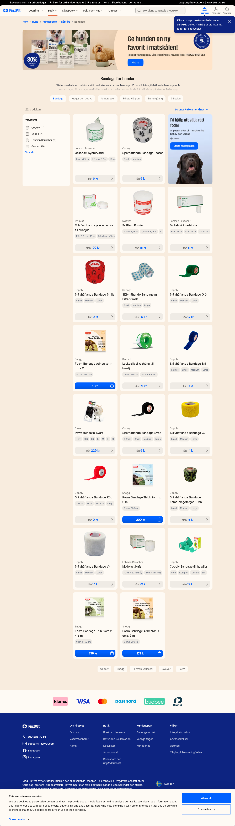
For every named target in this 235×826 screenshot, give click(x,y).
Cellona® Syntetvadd (89, 153)
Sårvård (65, 22)
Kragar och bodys (82, 98)
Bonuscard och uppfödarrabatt (112, 761)
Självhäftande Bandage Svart (141, 433)
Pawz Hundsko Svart (89, 433)
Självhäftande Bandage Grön (189, 294)
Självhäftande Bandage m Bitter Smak (139, 296)
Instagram (34, 757)
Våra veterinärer (79, 739)
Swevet (79, 221)
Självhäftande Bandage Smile (94, 294)
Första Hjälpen (131, 98)
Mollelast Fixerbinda (183, 225)
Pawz (78, 428)
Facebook (34, 750)
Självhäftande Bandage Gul (188, 433)
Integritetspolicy (180, 732)
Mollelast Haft (131, 566)
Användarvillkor (179, 739)
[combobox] (160, 10)
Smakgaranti (110, 752)
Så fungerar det (146, 732)
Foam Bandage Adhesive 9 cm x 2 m (140, 633)
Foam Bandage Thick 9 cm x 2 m (141, 499)
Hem (25, 22)
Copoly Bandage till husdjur (188, 566)
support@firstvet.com (191, 2)
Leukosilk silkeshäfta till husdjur (137, 365)
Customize (204, 809)
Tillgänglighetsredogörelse (186, 752)
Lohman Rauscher (85, 148)
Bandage (58, 98)
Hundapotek (49, 22)
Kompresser (107, 98)
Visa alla (30, 152)
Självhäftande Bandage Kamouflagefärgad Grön (186, 499)
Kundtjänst (143, 746)
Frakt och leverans (114, 732)
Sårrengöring (155, 98)
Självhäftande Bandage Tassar (142, 153)
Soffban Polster (132, 225)
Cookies (175, 746)
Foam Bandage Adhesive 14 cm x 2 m (93, 365)
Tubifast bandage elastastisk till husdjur (94, 227)
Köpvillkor (109, 746)
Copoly (126, 148)
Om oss (74, 732)
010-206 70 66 (37, 737)
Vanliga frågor (145, 739)
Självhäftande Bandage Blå (188, 363)
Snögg (78, 359)
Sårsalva (176, 98)
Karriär (73, 746)
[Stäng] (229, 21)
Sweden (169, 784)
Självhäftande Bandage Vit (92, 566)
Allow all (206, 798)
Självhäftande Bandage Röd (94, 497)
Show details (17, 819)
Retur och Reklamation (117, 739)
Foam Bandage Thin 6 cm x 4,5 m (93, 633)
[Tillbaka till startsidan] (11, 10)
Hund (35, 22)
